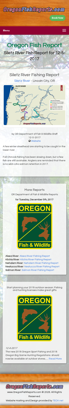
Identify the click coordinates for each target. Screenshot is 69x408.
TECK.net (58, 400)
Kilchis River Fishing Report (35, 259)
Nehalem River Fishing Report (41, 263)
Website (36, 141)
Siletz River (22, 80)
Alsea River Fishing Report (35, 256)
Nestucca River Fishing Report (41, 266)
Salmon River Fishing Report (38, 270)
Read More (55, 359)
